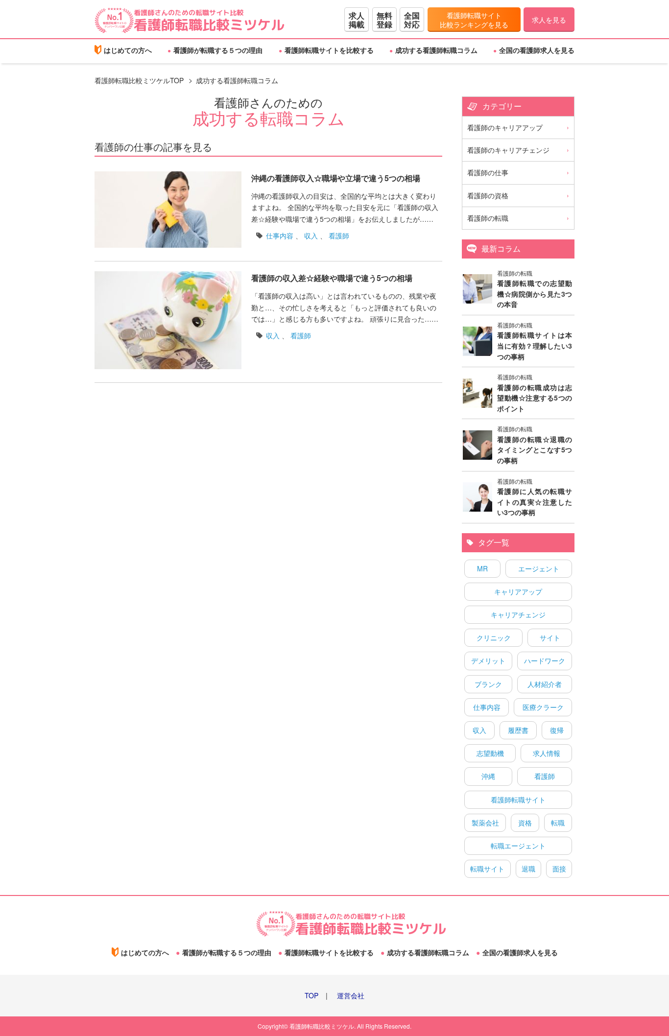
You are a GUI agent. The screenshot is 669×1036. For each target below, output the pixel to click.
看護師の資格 (487, 195)
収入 (311, 235)
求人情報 (546, 753)
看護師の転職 (487, 218)
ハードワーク (544, 660)
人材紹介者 (544, 684)
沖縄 (488, 776)
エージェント (538, 568)
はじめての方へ (128, 50)
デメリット (488, 660)
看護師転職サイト (518, 799)
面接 (559, 868)
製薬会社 (485, 822)
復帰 (557, 730)
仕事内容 (279, 235)
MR (482, 568)
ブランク (488, 684)
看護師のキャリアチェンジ (508, 150)
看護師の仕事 (487, 172)
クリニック (494, 637)
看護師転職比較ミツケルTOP (139, 80)
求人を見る (549, 19)
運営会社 (350, 995)
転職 (558, 822)
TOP (311, 995)
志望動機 (490, 753)
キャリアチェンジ (518, 614)
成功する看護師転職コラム (436, 50)
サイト (550, 637)
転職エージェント (518, 845)
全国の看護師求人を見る (536, 50)
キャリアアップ (518, 591)
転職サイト (487, 868)
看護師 (339, 235)
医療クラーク (543, 707)
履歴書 (518, 730)
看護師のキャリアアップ (505, 127)
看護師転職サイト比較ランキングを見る (474, 20)
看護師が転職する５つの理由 (218, 50)
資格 (525, 822)
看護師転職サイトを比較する (329, 50)
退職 (528, 868)
